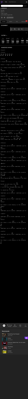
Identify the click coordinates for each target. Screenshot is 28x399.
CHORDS (4, 21)
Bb (9, 325)
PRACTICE (24, 21)
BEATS (10, 21)
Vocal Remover (12, 1)
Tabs (6, 1)
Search (25, 5)
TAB (17, 21)
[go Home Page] (2, 2)
